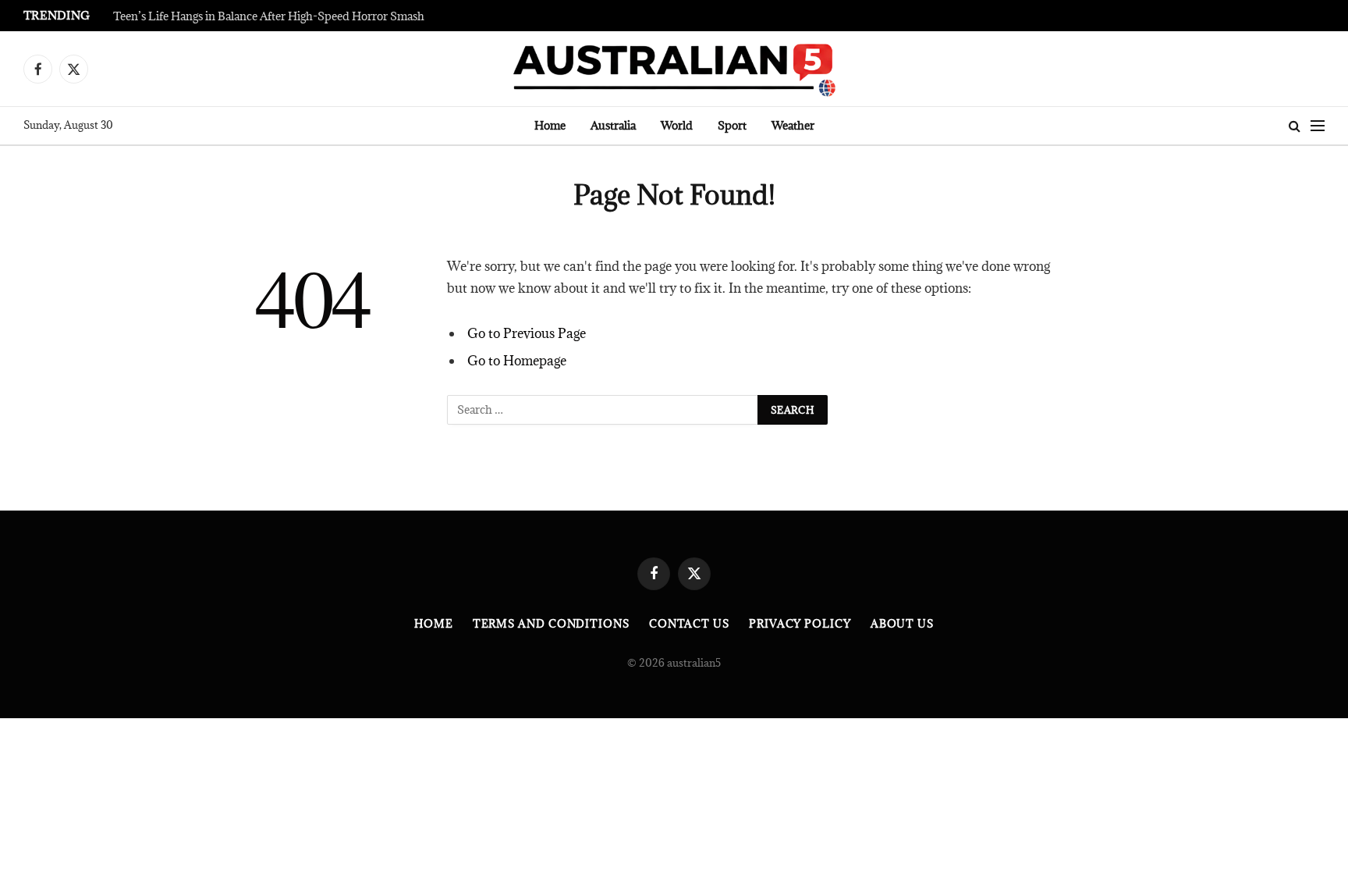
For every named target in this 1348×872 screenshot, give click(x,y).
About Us (902, 624)
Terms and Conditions (551, 624)
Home (550, 125)
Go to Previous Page (526, 333)
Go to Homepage (516, 360)
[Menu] (1318, 126)
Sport (732, 125)
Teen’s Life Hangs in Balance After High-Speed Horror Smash (268, 16)
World (677, 125)
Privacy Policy (800, 624)
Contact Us (689, 624)
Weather (793, 125)
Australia (613, 125)
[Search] (1295, 126)
